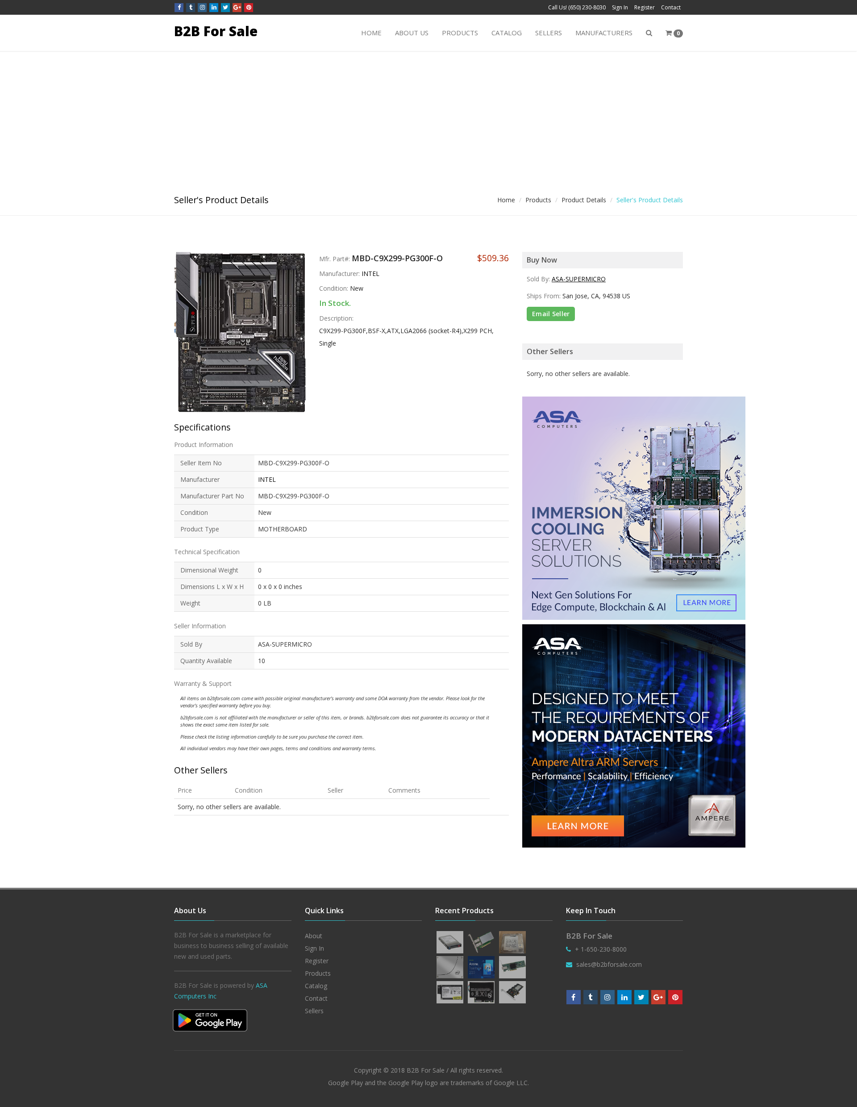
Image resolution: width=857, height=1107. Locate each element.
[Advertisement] (428, 117)
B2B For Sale (216, 31)
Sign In (620, 7)
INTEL (370, 273)
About (313, 936)
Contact (671, 7)
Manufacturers (603, 32)
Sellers (548, 32)
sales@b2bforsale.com (609, 964)
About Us (411, 32)
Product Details (584, 200)
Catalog (506, 32)
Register (644, 7)
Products (460, 32)
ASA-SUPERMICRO (579, 279)
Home (371, 32)
